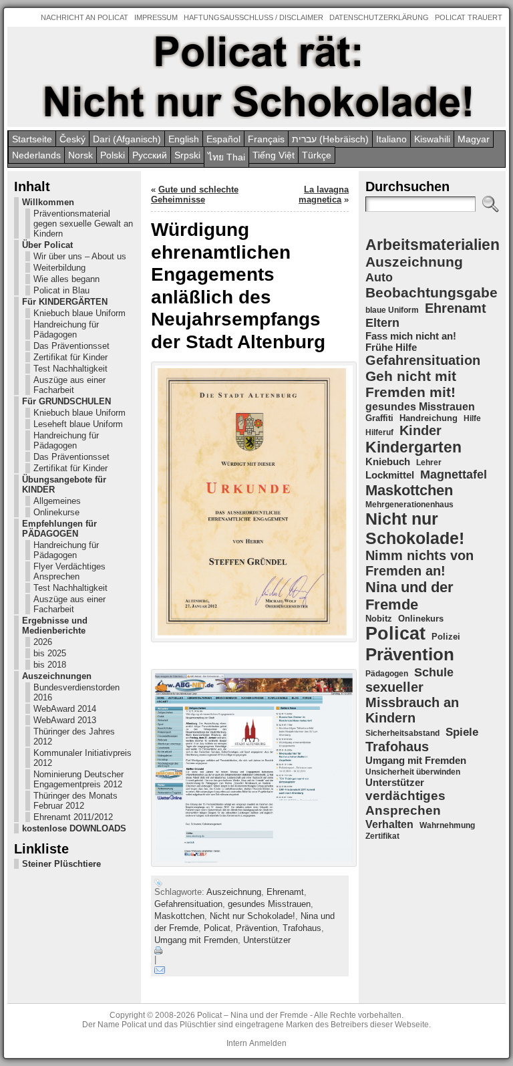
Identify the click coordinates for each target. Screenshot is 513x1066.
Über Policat (47, 245)
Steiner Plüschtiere (61, 864)
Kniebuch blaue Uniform (79, 313)
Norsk (80, 155)
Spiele (462, 732)
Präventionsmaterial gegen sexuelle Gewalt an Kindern (83, 224)
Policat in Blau (61, 290)
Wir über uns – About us (79, 256)
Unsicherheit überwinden (412, 772)
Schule (434, 672)
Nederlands (36, 155)
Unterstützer (267, 940)
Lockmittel (389, 475)
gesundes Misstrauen (269, 904)
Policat (217, 928)
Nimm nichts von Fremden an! (419, 563)
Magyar (474, 139)
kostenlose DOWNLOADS (74, 828)
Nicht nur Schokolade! (252, 916)
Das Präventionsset (71, 346)
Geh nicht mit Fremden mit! (410, 384)
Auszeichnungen (57, 676)
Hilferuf (379, 432)
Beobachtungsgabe (431, 292)
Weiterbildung (59, 268)
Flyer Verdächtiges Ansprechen (69, 571)
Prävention (256, 928)
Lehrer (429, 462)
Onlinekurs (421, 619)
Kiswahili (432, 139)
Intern (236, 1043)
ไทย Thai (226, 157)
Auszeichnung (233, 892)
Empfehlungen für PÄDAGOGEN (59, 529)
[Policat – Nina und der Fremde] (256, 77)
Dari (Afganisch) (127, 139)
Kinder (420, 430)
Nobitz (378, 619)
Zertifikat (382, 836)
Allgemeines (57, 501)
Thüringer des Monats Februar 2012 (75, 801)
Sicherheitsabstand (402, 733)
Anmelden (268, 1043)
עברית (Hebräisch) (330, 139)
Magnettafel (453, 474)
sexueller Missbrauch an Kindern (412, 702)
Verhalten (389, 824)
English (183, 139)
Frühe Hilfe (391, 347)
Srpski (187, 155)
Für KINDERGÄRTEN (65, 302)
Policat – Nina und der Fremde (252, 1015)
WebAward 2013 (64, 720)
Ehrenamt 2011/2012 (73, 817)
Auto (379, 277)
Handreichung (428, 418)
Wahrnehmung (447, 825)
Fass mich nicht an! (410, 336)
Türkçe (316, 155)
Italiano (391, 139)
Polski (112, 155)
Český (72, 139)
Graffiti (379, 418)
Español (223, 139)
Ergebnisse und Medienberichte (55, 626)
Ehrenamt (285, 892)
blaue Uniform (392, 310)
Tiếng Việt (273, 155)
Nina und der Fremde (409, 596)
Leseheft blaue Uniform (78, 424)
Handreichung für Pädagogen (66, 329)
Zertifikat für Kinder (70, 357)
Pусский (149, 155)
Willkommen (48, 202)
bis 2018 (49, 665)
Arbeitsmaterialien (432, 244)
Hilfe (472, 418)
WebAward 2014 (64, 709)
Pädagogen (386, 673)
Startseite (32, 139)
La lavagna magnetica (324, 194)
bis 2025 (49, 653)
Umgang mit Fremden (196, 940)
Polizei (446, 637)
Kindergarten (413, 447)
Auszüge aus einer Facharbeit (69, 385)
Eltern (382, 322)
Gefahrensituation (188, 904)
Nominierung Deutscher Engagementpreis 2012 (78, 779)
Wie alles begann (66, 279)
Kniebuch (387, 461)
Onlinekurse (56, 512)
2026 (42, 642)
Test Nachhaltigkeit (70, 369)
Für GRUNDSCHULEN (66, 401)
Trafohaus (302, 928)
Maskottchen (179, 916)
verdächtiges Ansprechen (405, 803)
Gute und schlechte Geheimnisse (194, 194)
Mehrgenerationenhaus (409, 504)
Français (266, 139)
